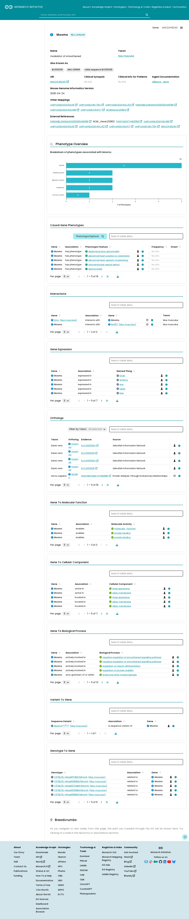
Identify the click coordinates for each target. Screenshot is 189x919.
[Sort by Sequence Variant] (73, 721)
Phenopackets (88, 893)
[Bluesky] (173, 861)
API (38, 856)
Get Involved (131, 852)
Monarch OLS (109, 852)
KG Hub (106, 864)
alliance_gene (160, 82)
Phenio (61, 871)
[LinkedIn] (164, 861)
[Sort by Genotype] (64, 772)
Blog (126, 861)
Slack (127, 856)
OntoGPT (85, 884)
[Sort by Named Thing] (133, 370)
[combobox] (94, 15)
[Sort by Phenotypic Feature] (109, 246)
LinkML (83, 865)
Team (17, 856)
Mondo (62, 852)
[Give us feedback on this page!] (185, 837)
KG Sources (42, 899)
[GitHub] (160, 861)
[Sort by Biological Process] (121, 652)
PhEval (83, 860)
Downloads (42, 852)
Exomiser (85, 856)
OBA (60, 875)
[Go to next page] (101, 276)
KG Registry (108, 869)
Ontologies (119, 7)
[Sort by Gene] (59, 246)
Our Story (19, 852)
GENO (61, 885)
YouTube (129, 871)
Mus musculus (126, 56)
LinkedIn (128, 866)
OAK (82, 874)
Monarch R (42, 866)
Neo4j (39, 861)
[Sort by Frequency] (165, 246)
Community (179, 7)
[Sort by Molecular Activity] (133, 523)
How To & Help (44, 875)
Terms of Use (43, 885)
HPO (60, 866)
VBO (60, 880)
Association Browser (42, 910)
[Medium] (156, 861)
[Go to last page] (107, 276)
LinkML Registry (110, 874)
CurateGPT (86, 888)
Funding (18, 875)
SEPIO (61, 889)
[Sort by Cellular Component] (134, 583)
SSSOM (84, 870)
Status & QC (43, 871)
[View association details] (142, 251)
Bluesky (128, 875)
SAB (16, 861)
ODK (82, 879)
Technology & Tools (139, 7)
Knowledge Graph (102, 7)
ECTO (61, 894)
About (87, 7)
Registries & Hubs (161, 7)
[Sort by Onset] (179, 246)
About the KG (43, 894)
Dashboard (42, 903)
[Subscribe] (146, 861)
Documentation (44, 880)
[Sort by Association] (80, 246)
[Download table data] (117, 276)
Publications (20, 871)
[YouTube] (169, 861)
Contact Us (20, 866)
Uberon (62, 856)
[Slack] (150, 861)
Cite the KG (42, 889)
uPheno (62, 861)
